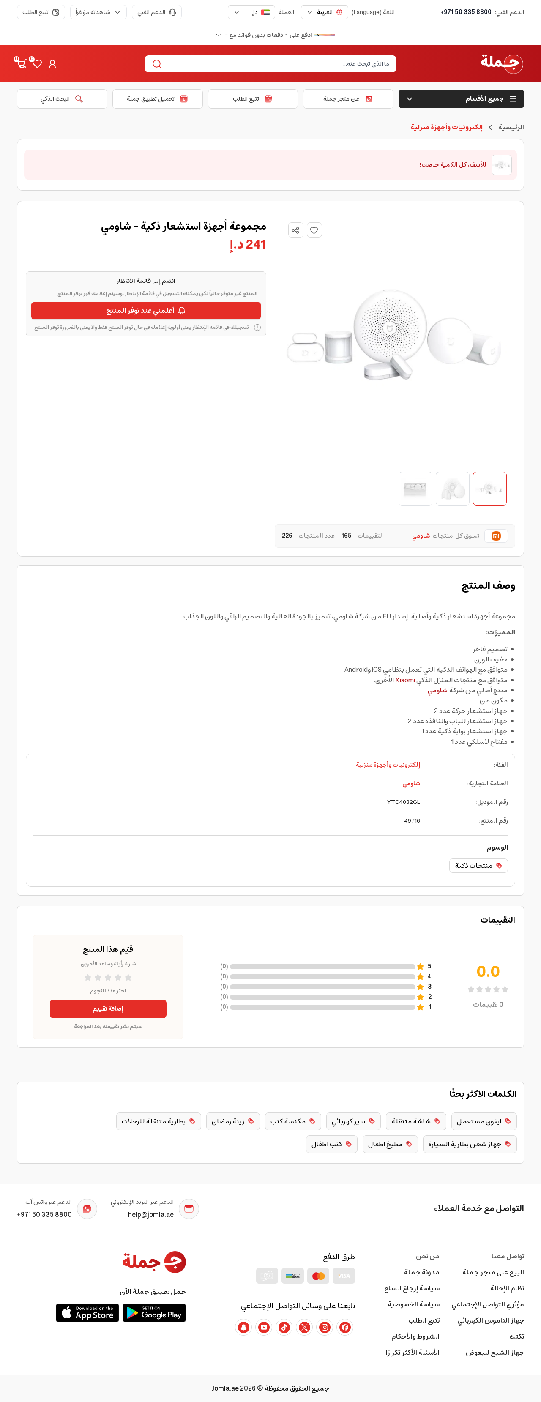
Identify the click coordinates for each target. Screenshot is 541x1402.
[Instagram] (324, 1327)
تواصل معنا (508, 1256)
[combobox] (324, 12)
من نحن (428, 1256)
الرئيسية (511, 127)
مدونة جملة (422, 1272)
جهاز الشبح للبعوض (495, 1352)
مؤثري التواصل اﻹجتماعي (487, 1304)
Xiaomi (405, 680)
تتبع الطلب (35, 12)
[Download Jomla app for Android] (154, 1313)
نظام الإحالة (507, 1288)
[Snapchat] (243, 1327)
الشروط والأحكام (415, 1336)
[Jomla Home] (502, 64)
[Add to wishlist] (314, 230)
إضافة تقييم (108, 1009)
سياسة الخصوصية (414, 1304)
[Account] (52, 64)
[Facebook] (345, 1327)
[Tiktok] (284, 1327)
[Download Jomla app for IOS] (87, 1313)
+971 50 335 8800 (466, 12)
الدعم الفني (151, 12)
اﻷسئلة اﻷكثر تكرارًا (413, 1352)
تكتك (516, 1336)
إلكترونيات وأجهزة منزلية (388, 765)
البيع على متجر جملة (493, 1272)
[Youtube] (264, 1327)
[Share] (295, 230)
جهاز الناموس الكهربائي (491, 1320)
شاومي (438, 690)
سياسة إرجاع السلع (412, 1288)
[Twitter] (304, 1327)
